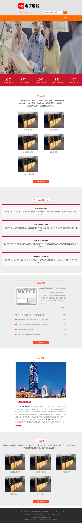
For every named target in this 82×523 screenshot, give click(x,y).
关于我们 (41, 357)
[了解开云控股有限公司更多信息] (41, 363)
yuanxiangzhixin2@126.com (41, 517)
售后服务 (48, 520)
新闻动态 (41, 283)
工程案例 (41, 440)
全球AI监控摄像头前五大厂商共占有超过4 (52, 288)
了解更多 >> (63, 307)
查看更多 (41, 181)
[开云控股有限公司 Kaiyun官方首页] (28, 4)
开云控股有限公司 (24, 407)
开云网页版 (49, 419)
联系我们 (55, 520)
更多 (41, 342)
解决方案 (41, 95)
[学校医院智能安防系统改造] (41, 47)
